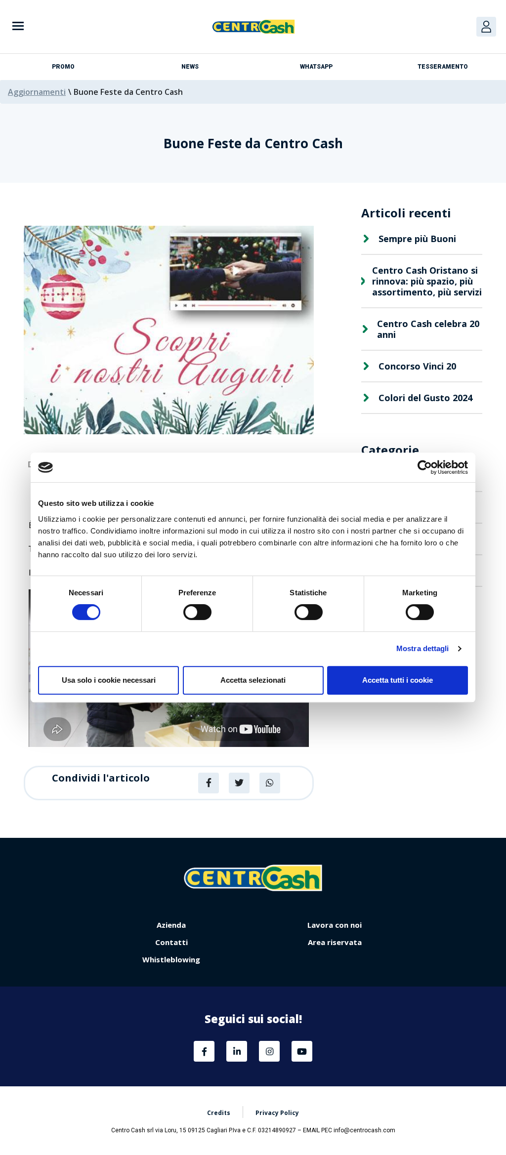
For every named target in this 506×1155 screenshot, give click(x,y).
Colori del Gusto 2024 (425, 397)
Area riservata (335, 942)
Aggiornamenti (37, 91)
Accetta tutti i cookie (397, 680)
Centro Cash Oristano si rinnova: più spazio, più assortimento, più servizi (427, 281)
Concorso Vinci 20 (417, 366)
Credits (218, 1113)
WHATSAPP (316, 66)
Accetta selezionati (253, 680)
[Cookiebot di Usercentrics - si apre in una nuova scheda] (424, 467)
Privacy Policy (277, 1113)
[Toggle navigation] (18, 27)
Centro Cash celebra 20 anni (428, 329)
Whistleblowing (171, 959)
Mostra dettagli (422, 648)
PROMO (63, 66)
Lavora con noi (334, 925)
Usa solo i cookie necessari (109, 680)
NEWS (190, 66)
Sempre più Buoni (417, 238)
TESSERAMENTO (443, 66)
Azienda (171, 925)
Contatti (171, 942)
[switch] (197, 612)
